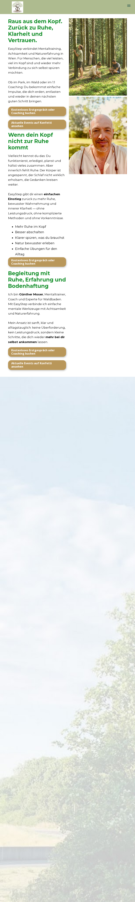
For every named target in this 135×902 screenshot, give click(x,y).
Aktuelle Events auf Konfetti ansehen (31, 124)
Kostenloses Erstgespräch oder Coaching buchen (33, 111)
